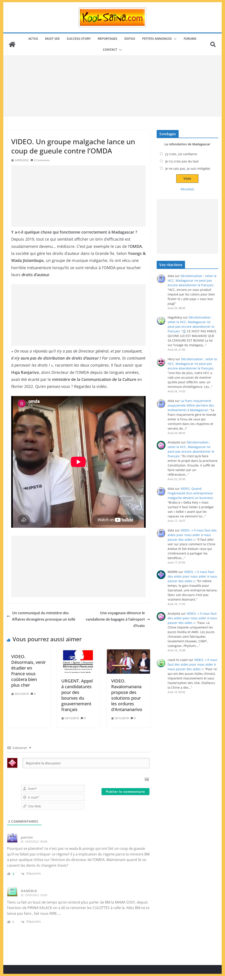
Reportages (107, 38)
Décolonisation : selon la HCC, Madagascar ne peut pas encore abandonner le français (192, 280)
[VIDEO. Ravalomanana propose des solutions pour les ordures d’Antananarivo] (128, 661)
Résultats (187, 189)
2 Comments (42, 160)
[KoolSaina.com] (12, 44)
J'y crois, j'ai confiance (181, 154)
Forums (190, 38)
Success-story (79, 38)
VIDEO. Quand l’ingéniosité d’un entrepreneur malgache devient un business (190, 493)
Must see (52, 38)
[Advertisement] (112, 86)
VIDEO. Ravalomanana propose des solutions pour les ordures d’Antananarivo (126, 695)
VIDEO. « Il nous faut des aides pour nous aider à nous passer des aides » (192, 535)
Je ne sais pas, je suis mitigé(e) (187, 168)
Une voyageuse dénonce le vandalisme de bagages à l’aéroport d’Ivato (115, 619)
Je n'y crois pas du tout (182, 161)
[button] (174, 39)
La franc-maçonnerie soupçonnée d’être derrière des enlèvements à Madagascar (191, 405)
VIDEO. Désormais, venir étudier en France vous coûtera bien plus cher (28, 671)
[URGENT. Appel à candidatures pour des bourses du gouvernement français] (78, 661)
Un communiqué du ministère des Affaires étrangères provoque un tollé (43, 616)
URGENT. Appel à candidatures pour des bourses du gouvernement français (77, 695)
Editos (129, 38)
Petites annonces (157, 38)
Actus (33, 38)
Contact (110, 49)
